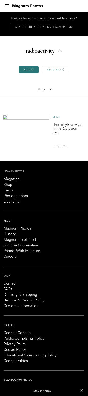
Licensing (12, 202)
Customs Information (21, 306)
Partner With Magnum (22, 251)
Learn (8, 190)
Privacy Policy (15, 344)
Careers (10, 257)
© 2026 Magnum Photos (18, 380)
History (10, 234)
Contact (10, 284)
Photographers (16, 196)
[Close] (81, 390)
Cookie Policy (15, 350)
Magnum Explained (20, 240)
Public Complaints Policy (24, 339)
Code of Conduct (18, 333)
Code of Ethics (16, 361)
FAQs (8, 289)
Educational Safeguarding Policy (30, 355)
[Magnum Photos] (27, 6)
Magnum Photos (17, 229)
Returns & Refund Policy (24, 300)
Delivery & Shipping (20, 295)
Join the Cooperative (21, 245)
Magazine (12, 179)
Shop (8, 185)
